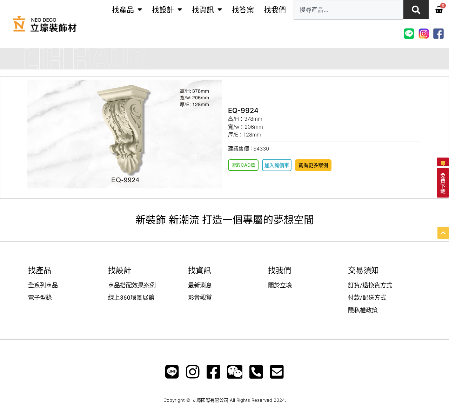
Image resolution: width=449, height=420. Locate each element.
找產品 (123, 9)
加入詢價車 (276, 165)
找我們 (275, 9)
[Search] (416, 9)
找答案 (243, 9)
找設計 (163, 9)
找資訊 (203, 9)
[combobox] (348, 10)
